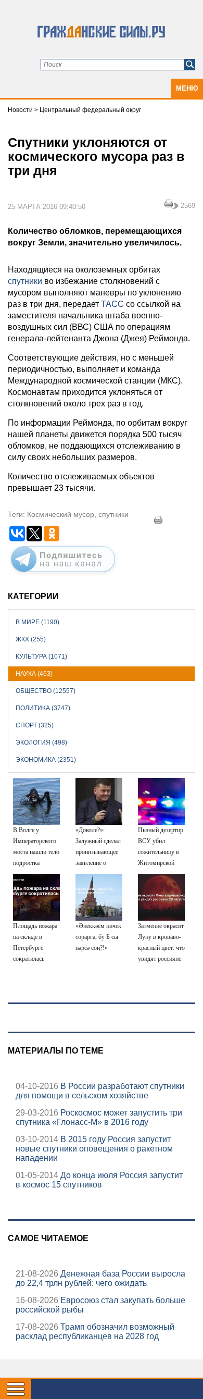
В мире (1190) (37, 622)
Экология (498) (41, 742)
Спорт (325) (35, 725)
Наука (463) (34, 673)
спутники (25, 281)
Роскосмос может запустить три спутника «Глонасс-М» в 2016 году (99, 1117)
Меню (187, 88)
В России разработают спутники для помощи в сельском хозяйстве (100, 1091)
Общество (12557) (45, 691)
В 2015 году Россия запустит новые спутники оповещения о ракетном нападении (94, 1148)
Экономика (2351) (46, 759)
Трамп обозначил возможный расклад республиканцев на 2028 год (95, 1331)
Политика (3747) (43, 708)
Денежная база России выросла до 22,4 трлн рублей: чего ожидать (100, 1278)
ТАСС (112, 304)
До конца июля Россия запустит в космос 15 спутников (99, 1180)
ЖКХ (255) (31, 639)
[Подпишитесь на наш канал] (63, 574)
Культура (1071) (41, 656)
